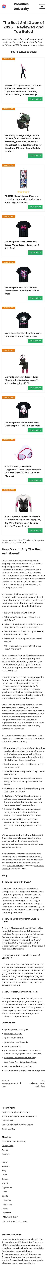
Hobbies (7, 1200)
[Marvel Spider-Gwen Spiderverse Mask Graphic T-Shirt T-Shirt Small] (23, 410)
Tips (5, 1191)
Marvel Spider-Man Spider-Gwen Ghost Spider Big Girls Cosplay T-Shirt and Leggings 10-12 (22, 380)
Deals (4, 1174)
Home (5, 1162)
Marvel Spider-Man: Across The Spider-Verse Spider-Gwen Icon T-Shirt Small (22, 245)
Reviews (5, 1166)
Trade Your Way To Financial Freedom (19, 1116)
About (5, 1150)
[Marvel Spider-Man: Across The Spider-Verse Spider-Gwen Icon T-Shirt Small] (23, 229)
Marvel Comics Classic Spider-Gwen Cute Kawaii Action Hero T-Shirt (23, 335)
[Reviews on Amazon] (23, 192)
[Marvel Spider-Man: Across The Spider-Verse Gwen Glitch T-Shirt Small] (23, 274)
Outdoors (7, 1204)
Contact (6, 1154)
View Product (35, 99)
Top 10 (5, 1183)
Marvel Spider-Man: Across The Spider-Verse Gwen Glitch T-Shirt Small (22, 290)
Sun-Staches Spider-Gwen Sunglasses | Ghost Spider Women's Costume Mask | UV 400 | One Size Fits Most (23, 471)
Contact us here (15, 865)
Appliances (7, 1187)
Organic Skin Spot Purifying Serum (17, 1124)
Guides (5, 1179)
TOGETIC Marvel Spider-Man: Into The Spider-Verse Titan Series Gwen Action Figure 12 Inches (23, 199)
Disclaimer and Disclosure (13, 1141)
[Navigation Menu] (42, 6)
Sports (5, 1196)
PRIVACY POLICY (10, 1217)
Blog (4, 1170)
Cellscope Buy (8, 1129)
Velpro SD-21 (7, 1120)
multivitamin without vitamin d (16, 1112)
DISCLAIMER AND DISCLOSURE (15, 1221)
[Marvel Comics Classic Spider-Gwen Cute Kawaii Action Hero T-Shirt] (23, 320)
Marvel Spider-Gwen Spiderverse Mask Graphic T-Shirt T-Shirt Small (22, 424)
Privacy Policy (8, 1145)
